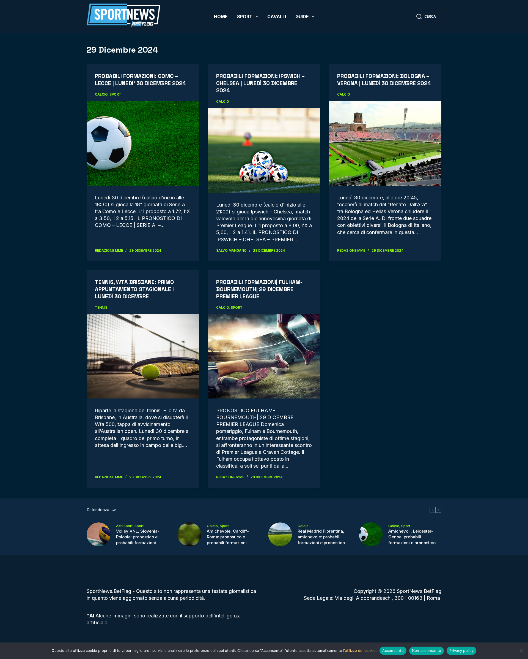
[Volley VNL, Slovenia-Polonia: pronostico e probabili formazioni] (99, 534)
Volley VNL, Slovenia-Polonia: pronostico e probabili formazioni (138, 536)
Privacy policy (461, 650)
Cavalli (276, 16)
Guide (302, 16)
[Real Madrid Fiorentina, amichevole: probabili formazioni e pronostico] (280, 534)
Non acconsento (426, 650)
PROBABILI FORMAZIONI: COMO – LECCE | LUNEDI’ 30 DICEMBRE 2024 (140, 79)
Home (221, 16)
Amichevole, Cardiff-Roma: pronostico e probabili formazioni (228, 536)
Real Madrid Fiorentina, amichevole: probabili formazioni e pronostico (321, 536)
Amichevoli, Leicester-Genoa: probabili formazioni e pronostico (412, 536)
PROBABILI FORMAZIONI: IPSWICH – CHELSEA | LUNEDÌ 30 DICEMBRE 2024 (260, 83)
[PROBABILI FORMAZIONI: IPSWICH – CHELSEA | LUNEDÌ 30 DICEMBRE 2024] (264, 150)
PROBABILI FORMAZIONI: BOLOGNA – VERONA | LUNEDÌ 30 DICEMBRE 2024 (384, 79)
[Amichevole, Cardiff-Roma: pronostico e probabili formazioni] (189, 534)
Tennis (101, 307)
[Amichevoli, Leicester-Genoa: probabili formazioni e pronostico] (371, 534)
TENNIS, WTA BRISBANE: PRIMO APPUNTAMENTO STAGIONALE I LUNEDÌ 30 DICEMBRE (134, 289)
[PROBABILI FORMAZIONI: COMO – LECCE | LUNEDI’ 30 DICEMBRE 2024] (143, 143)
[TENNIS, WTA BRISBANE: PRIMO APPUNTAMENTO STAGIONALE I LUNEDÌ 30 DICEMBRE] (143, 356)
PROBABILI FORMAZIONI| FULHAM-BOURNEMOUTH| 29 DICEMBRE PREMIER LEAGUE (259, 289)
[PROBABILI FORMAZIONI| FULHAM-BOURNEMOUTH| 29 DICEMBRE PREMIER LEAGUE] (264, 356)
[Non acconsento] (521, 650)
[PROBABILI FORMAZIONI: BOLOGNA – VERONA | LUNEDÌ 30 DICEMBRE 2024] (385, 143)
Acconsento (393, 650)
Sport (244, 16)
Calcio (101, 94)
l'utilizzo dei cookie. (360, 650)
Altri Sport (124, 526)
